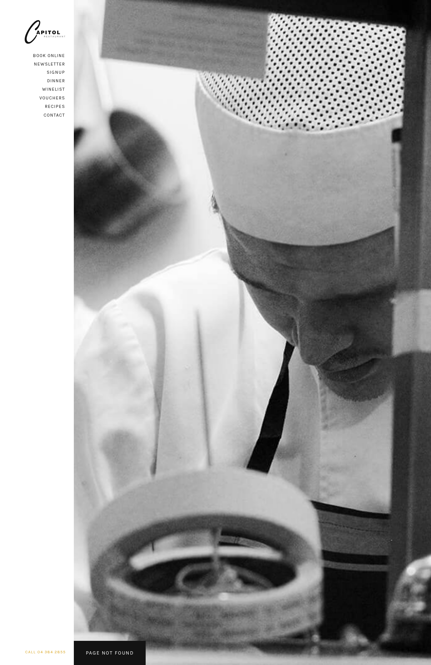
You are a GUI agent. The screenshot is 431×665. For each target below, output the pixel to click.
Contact (54, 115)
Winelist (53, 89)
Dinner (56, 80)
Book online (49, 55)
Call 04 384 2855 (45, 652)
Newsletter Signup (49, 68)
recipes (55, 106)
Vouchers (52, 98)
